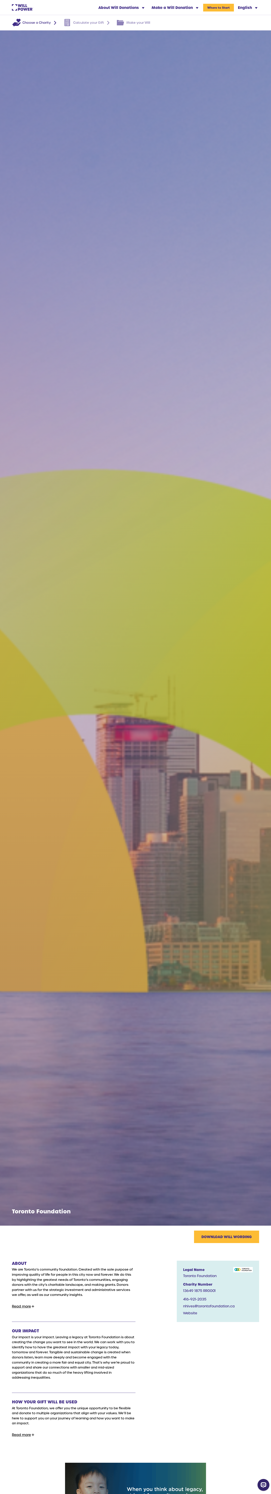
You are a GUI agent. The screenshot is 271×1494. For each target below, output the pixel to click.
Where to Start (218, 7)
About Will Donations (119, 7)
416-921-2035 (194, 1299)
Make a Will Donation (173, 7)
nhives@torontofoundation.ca (209, 1306)
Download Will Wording (226, 1237)
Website (190, 1313)
